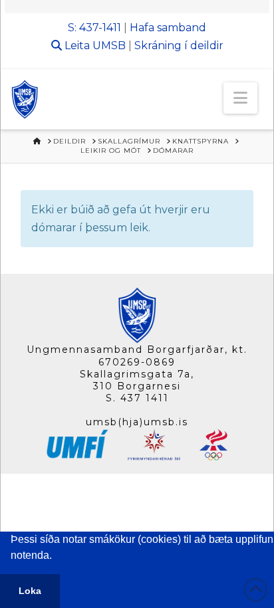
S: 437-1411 (94, 27)
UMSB (109, 45)
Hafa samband (168, 27)
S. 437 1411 (137, 398)
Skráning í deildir (178, 45)
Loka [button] (30, 590)
